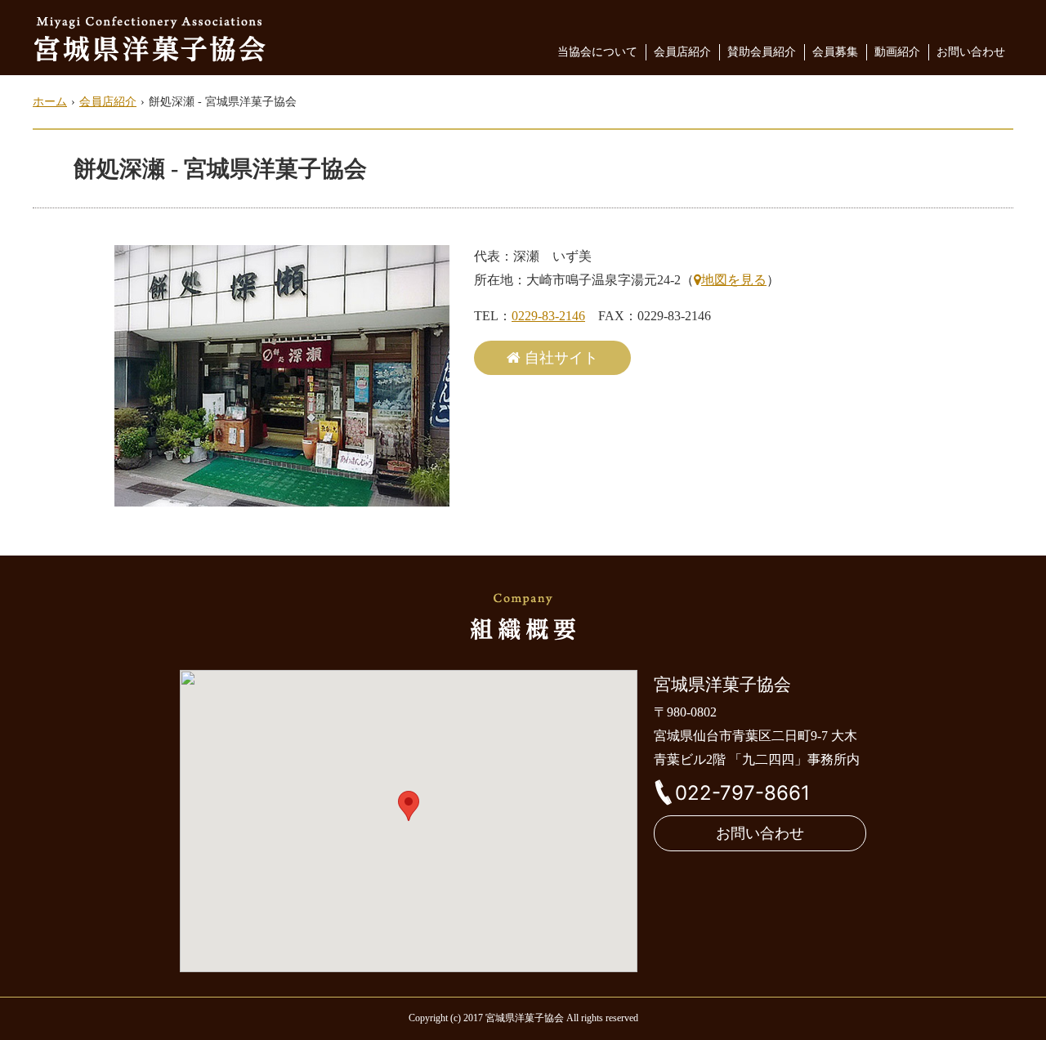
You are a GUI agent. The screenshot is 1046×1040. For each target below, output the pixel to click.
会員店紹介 (682, 52)
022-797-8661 (742, 793)
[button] (408, 806)
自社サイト (561, 358)
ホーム (50, 102)
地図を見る (734, 280)
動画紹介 (897, 52)
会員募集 (835, 52)
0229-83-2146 (548, 316)
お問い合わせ (970, 52)
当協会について (597, 52)
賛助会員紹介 (761, 52)
